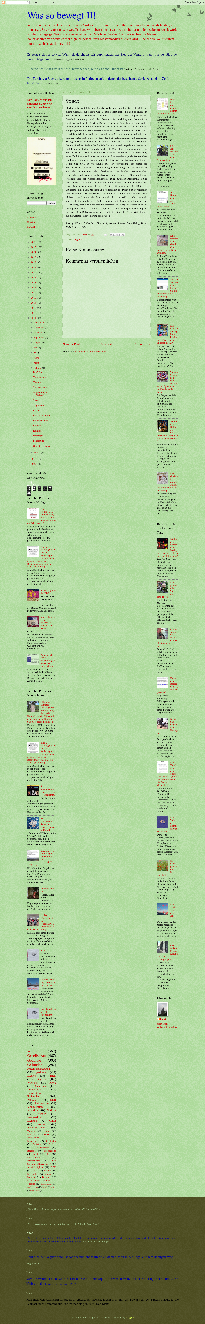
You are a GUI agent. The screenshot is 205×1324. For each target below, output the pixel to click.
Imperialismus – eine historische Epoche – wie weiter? (48, 623)
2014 (34, 303)
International (33, 1160)
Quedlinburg (41, 1072)
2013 (34, 308)
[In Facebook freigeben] (120, 234)
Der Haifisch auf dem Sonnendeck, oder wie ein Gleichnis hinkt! (40, 103)
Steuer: (36, 400)
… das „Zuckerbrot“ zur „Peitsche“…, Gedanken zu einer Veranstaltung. (40, 922)
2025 (34, 247)
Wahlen (31, 1131)
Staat (43, 950)
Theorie (31, 1183)
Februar (38, 368)
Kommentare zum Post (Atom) (90, 351)
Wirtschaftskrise (35, 1137)
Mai (36, 352)
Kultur (52, 1120)
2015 (34, 298)
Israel (44, 1187)
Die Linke (32, 1174)
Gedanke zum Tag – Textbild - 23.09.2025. (48, 982)
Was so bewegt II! (61, 14)
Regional (31, 1150)
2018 (34, 282)
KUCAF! (31, 227)
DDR (53, 1100)
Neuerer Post (71, 344)
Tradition (37, 382)
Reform (37, 425)
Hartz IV (32, 1134)
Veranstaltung (35, 1117)
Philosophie (42, 1103)
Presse (47, 1134)
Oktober (38, 332)
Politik (32, 1051)
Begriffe (78, 239)
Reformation (35, 1191)
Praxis (36, 410)
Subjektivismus (40, 387)
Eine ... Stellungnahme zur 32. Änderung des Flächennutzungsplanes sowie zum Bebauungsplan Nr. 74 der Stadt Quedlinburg (41, 557)
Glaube (46, 1131)
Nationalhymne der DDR (48, 592)
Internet (31, 1177)
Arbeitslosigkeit (35, 1167)
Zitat (48, 1154)
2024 (34, 252)
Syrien (53, 1187)
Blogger (130, 1317)
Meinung (32, 1120)
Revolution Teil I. (42, 415)
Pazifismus (38, 441)
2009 (34, 464)
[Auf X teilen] (117, 234)
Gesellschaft (36, 1056)
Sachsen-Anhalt (36, 1127)
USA (35, 1170)
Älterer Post (142, 344)
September (39, 337)
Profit (35, 1154)
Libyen (47, 1180)
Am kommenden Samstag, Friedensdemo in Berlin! (48, 824)
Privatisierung (34, 1157)
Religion (37, 430)
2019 (34, 277)
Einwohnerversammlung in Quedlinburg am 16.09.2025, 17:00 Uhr (41, 858)
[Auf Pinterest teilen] (123, 234)
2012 (34, 313)
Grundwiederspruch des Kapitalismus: (48, 1012)
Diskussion (32, 1141)
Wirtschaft (33, 1082)
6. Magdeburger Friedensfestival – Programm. (48, 790)
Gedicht (51, 1110)
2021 (34, 267)
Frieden (41, 1113)
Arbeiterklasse (42, 1147)
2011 (34, 318)
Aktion (47, 1170)
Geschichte (41, 1086)
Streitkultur (50, 1141)
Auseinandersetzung (39, 1068)
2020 (34, 272)
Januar (37, 452)
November (39, 327)
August (38, 342)
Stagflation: (39, 405)
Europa (47, 1174)
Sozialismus (46, 1184)
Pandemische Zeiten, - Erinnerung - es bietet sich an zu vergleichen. (48, 661)
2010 (34, 459)
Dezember (39, 322)
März (37, 362)
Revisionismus (40, 420)
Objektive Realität (42, 446)
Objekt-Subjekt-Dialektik (41, 394)
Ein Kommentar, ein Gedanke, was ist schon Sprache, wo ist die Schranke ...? (41, 516)
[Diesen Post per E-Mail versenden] (111, 234)
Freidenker (33, 1096)
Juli (36, 347)
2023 (34, 257)
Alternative (33, 1100)
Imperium (33, 1110)
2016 (34, 292)
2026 (34, 242)
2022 (34, 262)
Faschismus (33, 1180)
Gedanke (34, 1060)
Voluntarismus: (40, 377)
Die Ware (37, 372)
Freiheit (52, 1144)
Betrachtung (34, 1092)
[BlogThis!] (114, 234)
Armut (41, 1124)
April (37, 357)
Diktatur (46, 1177)
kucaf (163, 1019)
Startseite (107, 344)
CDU (53, 1167)
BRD (53, 1075)
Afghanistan (32, 1187)
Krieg (52, 1082)
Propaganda (50, 1150)
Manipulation (35, 1106)
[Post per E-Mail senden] (104, 234)
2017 (34, 287)
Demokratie (34, 1089)
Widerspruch (39, 435)
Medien (31, 1075)
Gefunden (34, 1065)
